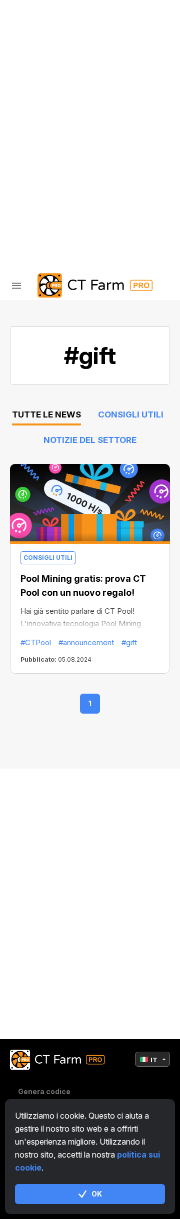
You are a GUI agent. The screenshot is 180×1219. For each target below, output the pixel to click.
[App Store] (70, 207)
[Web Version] (111, 207)
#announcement (86, 642)
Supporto (53, 148)
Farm (42, 44)
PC (37, 70)
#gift (129, 642)
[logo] (90, 285)
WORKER (48, 96)
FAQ (39, 122)
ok (97, 1194)
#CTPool (35, 642)
